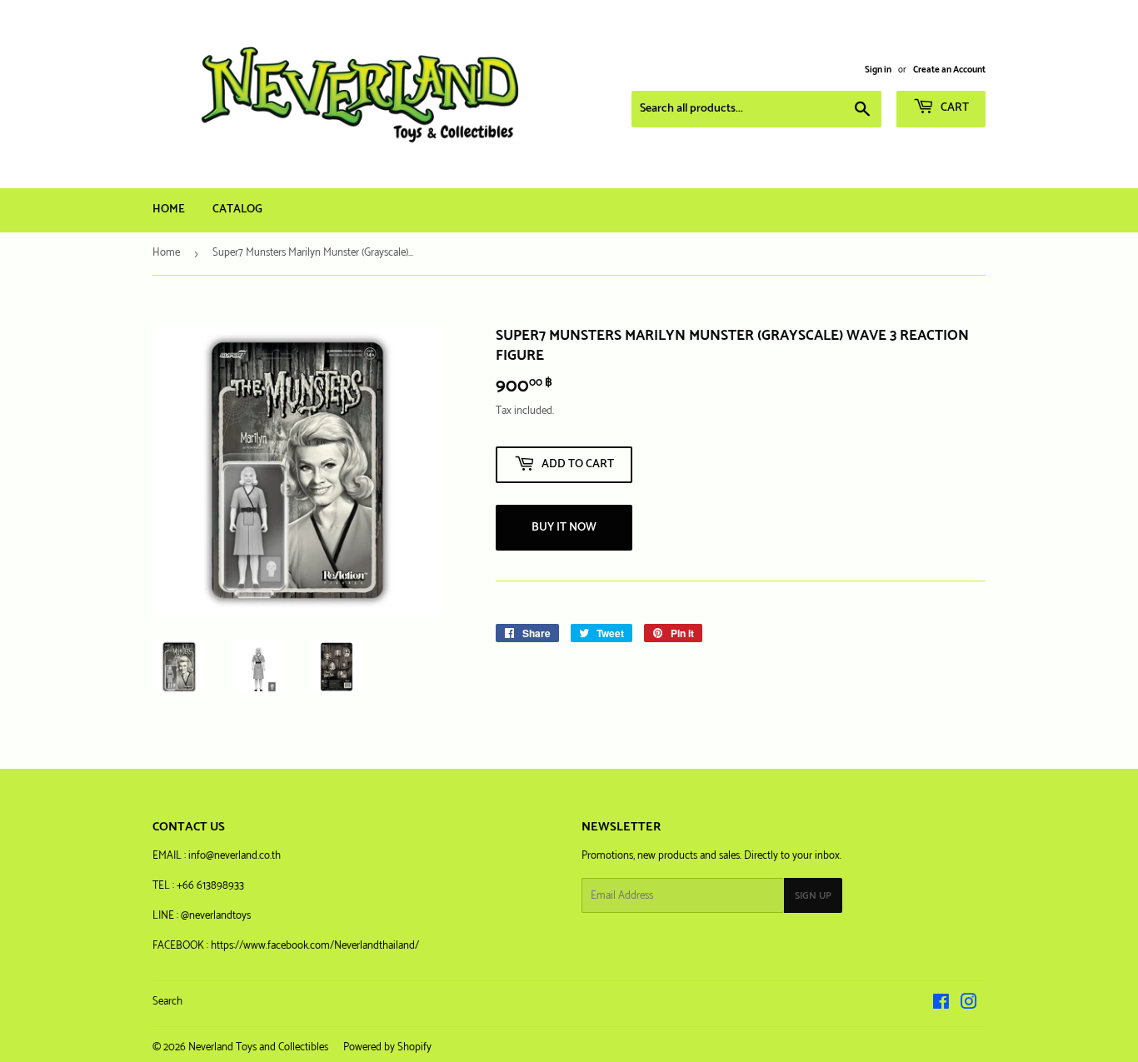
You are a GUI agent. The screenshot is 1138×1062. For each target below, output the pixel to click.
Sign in (878, 69)
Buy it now (564, 527)
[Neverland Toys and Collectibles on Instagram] (969, 1005)
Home (168, 209)
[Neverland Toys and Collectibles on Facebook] (941, 1005)
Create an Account (949, 69)
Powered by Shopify (387, 1047)
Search (167, 1001)
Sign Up (813, 896)
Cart (953, 107)
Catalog (237, 209)
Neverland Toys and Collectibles (258, 1047)
